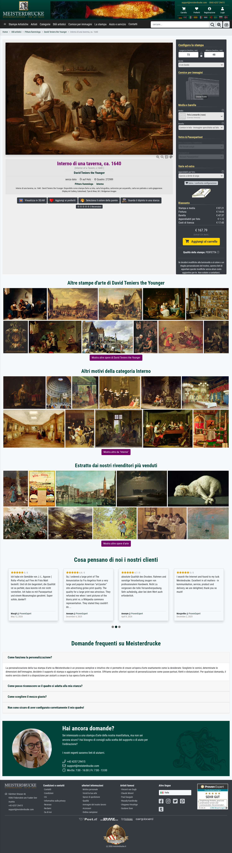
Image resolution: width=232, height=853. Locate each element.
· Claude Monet (127, 793)
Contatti (132, 24)
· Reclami (47, 808)
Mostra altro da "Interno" (116, 451)
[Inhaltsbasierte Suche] (219, 24)
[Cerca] (212, 24)
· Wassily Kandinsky (128, 800)
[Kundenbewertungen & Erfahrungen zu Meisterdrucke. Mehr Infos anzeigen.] (212, 796)
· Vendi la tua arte (89, 793)
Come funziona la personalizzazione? (30, 657)
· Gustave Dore (126, 808)
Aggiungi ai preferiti (64, 200)
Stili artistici (59, 24)
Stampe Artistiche (18, 24)
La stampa (101, 24)
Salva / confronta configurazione (202, 183)
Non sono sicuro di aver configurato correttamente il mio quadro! (46, 707)
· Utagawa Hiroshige (129, 804)
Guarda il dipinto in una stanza (142, 200)
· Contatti (47, 789)
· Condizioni (48, 793)
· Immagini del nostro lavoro (94, 804)
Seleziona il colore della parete (101, 200)
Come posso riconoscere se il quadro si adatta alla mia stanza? (45, 686)
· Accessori (86, 808)
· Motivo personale (90, 789)
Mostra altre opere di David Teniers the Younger (116, 357)
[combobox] (201, 65)
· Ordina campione (90, 812)
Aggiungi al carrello (203, 241)
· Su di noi (47, 812)
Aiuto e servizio (117, 24)
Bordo (180, 61)
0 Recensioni (95, 206)
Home (5, 32)
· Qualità (85, 800)
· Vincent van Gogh (128, 789)
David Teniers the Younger (55, 32)
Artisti (34, 24)
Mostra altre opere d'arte (116, 543)
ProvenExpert (25, 613)
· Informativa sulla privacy (54, 800)
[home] (4, 24)
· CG (45, 797)
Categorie (45, 24)
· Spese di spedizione (91, 797)
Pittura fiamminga (33, 32)
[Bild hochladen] (226, 24)
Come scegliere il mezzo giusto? (27, 696)
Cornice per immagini (80, 24)
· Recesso (47, 804)
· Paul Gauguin (126, 797)
